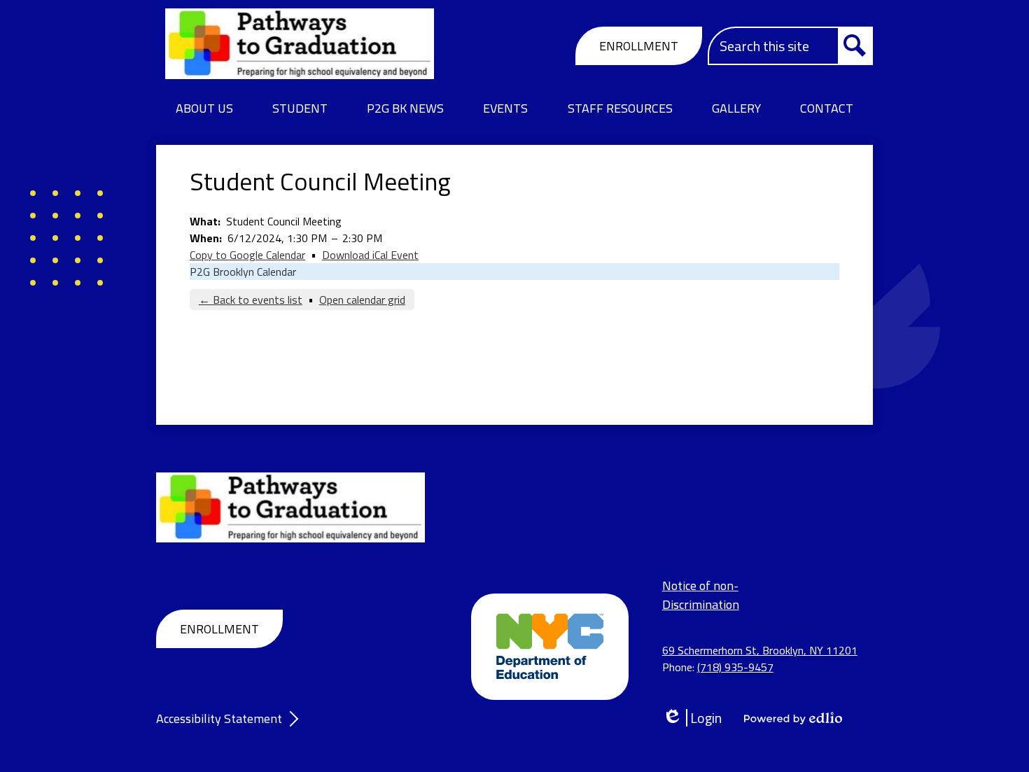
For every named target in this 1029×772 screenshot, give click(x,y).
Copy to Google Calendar (247, 254)
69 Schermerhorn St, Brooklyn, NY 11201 (760, 650)
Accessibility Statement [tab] (219, 718)
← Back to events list (250, 299)
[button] (204, 108)
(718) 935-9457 (735, 667)
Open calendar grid (362, 299)
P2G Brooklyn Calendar (243, 271)
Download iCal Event (370, 254)
